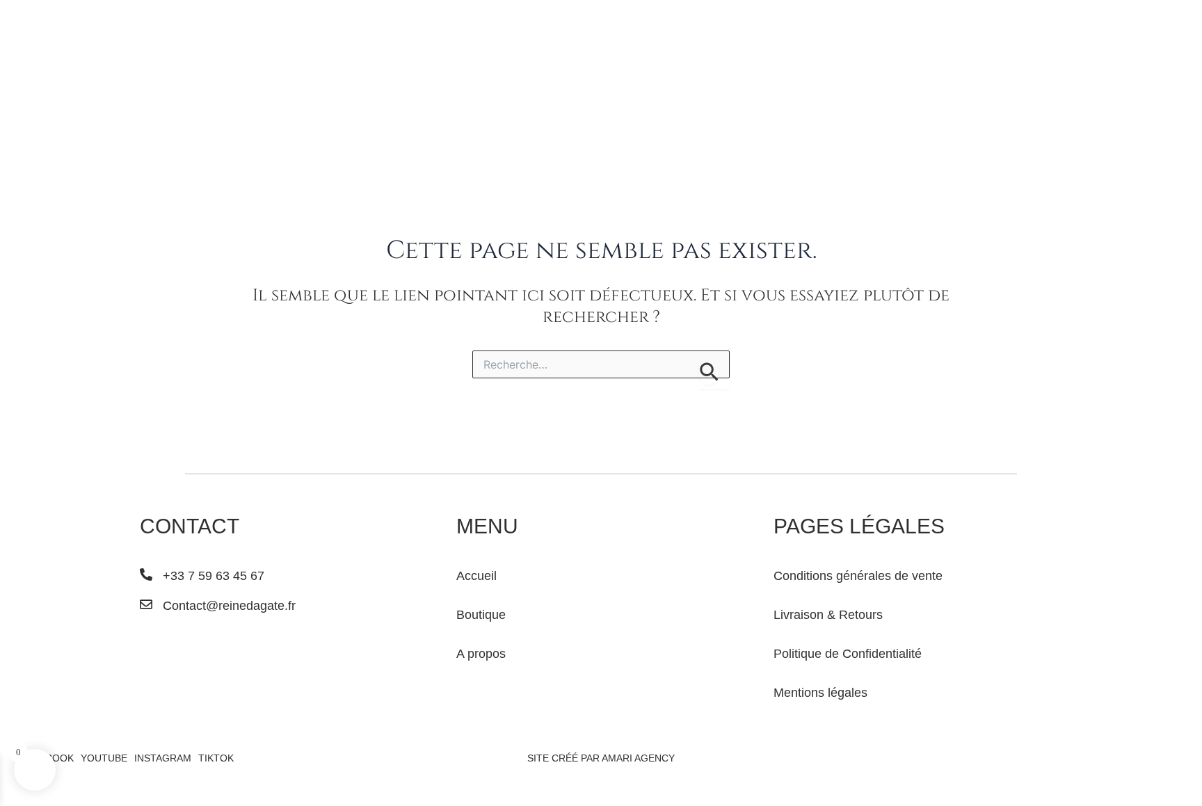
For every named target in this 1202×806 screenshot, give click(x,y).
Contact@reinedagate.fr (229, 606)
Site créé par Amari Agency (601, 758)
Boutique (481, 615)
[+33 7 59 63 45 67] (146, 574)
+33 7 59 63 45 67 (213, 576)
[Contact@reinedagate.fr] (146, 604)
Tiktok (216, 758)
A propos (481, 654)
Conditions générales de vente (858, 576)
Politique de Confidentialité (848, 654)
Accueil (476, 576)
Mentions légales (820, 693)
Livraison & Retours (828, 615)
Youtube (104, 758)
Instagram (162, 758)
